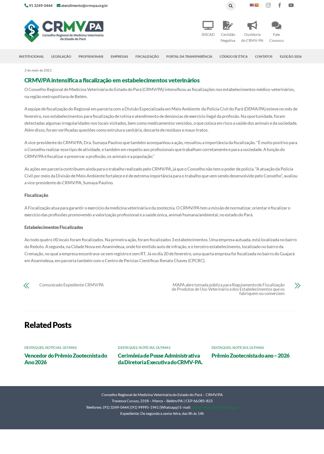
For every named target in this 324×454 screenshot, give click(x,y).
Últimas (70, 348)
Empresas (119, 56)
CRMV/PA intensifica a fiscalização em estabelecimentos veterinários (111, 80)
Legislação (61, 56)
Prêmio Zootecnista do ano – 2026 (251, 355)
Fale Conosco (276, 37)
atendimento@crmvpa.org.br (215, 407)
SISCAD (208, 34)
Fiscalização (147, 56)
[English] (252, 5)
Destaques (34, 348)
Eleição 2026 (291, 56)
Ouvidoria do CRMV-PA (252, 37)
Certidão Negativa (228, 37)
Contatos (264, 56)
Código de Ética (234, 56)
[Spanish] (256, 5)
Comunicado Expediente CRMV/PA (71, 285)
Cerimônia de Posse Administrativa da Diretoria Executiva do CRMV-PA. (160, 358)
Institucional (31, 56)
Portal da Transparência (189, 56)
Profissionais (91, 56)
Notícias (53, 348)
